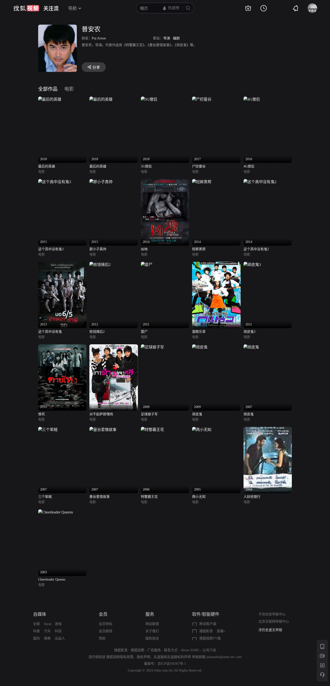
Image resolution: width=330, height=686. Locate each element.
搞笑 (47, 638)
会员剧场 (105, 631)
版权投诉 (152, 638)
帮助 (102, 638)
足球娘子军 (149, 414)
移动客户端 (207, 624)
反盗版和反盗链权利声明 (172, 657)
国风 (36, 638)
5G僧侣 (146, 166)
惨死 (41, 414)
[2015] (54, 182)
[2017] (201, 99)
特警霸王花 (149, 497)
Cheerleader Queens (51, 579)
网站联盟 (152, 624)
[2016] (252, 99)
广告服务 (154, 650)
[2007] (251, 347)
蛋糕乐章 (199, 331)
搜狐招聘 (137, 650)
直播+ (221, 631)
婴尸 (144, 331)
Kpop (47, 624)
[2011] (146, 265)
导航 (72, 8)
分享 (96, 67)
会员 (103, 614)
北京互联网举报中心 (273, 621)
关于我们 (152, 631)
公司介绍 (209, 650)
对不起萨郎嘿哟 (101, 414)
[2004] (268, 430)
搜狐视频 (26, 8)
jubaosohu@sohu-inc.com (224, 657)
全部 (36, 624)
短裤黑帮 (199, 249)
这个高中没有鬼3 (51, 249)
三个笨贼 (45, 497)
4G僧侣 (249, 166)
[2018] (49, 99)
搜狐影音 (206, 631)
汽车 (47, 631)
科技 (58, 631)
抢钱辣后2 (97, 331)
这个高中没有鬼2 (256, 249)
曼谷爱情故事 (99, 497)
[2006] (152, 430)
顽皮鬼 (197, 414)
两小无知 (199, 497)
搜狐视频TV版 (210, 638)
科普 (36, 631)
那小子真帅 (97, 249)
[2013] (62, 265)
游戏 (58, 624)
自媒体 (39, 614)
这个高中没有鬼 (50, 331)
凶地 (144, 249)
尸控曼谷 (199, 166)
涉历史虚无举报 (270, 630)
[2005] (201, 430)
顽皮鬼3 (249, 331)
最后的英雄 (46, 166)
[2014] (165, 182)
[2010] (62, 347)
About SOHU (190, 650)
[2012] (100, 265)
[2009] (152, 347)
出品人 (60, 638)
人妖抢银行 (252, 497)
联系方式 (171, 650)
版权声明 (143, 657)
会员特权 (105, 624)
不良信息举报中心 (272, 614)
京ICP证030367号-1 (172, 663)
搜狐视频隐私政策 (119, 657)
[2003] (55, 512)
